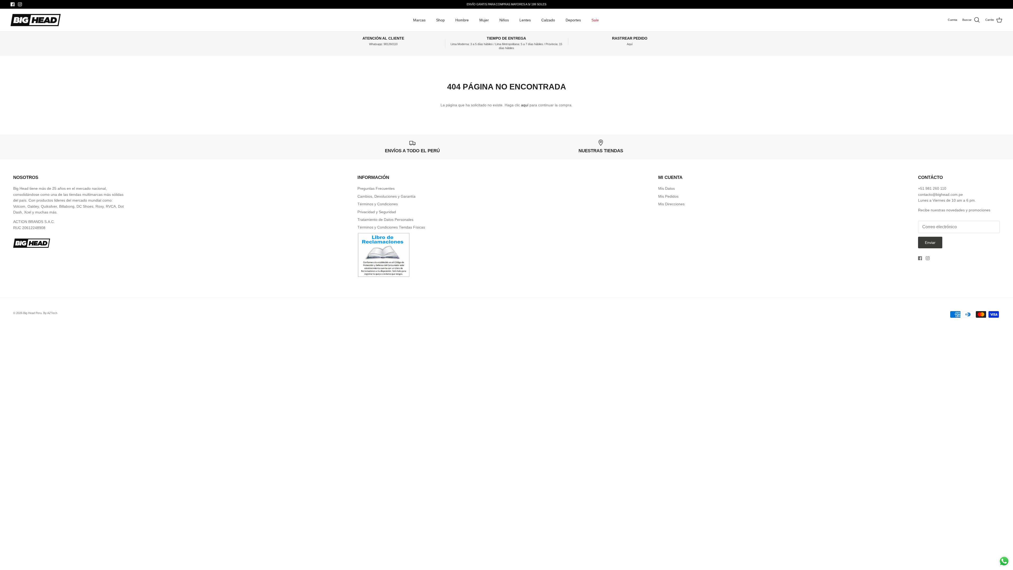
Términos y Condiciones (377, 204)
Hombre (462, 20)
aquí (524, 105)
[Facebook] (13, 4)
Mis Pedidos (668, 196)
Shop (440, 20)
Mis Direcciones (671, 204)
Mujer (484, 20)
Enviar (930, 242)
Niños (504, 20)
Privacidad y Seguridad (376, 212)
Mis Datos (666, 188)
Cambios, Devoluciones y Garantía (386, 196)
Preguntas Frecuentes (376, 188)
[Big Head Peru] (36, 20)
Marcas (419, 20)
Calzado (548, 20)
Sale (595, 20)
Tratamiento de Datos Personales (385, 219)
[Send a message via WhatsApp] (1004, 561)
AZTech (52, 313)
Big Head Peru (32, 313)
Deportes (573, 20)
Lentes (525, 20)
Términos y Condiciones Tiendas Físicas (391, 227)
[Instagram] (20, 4)
